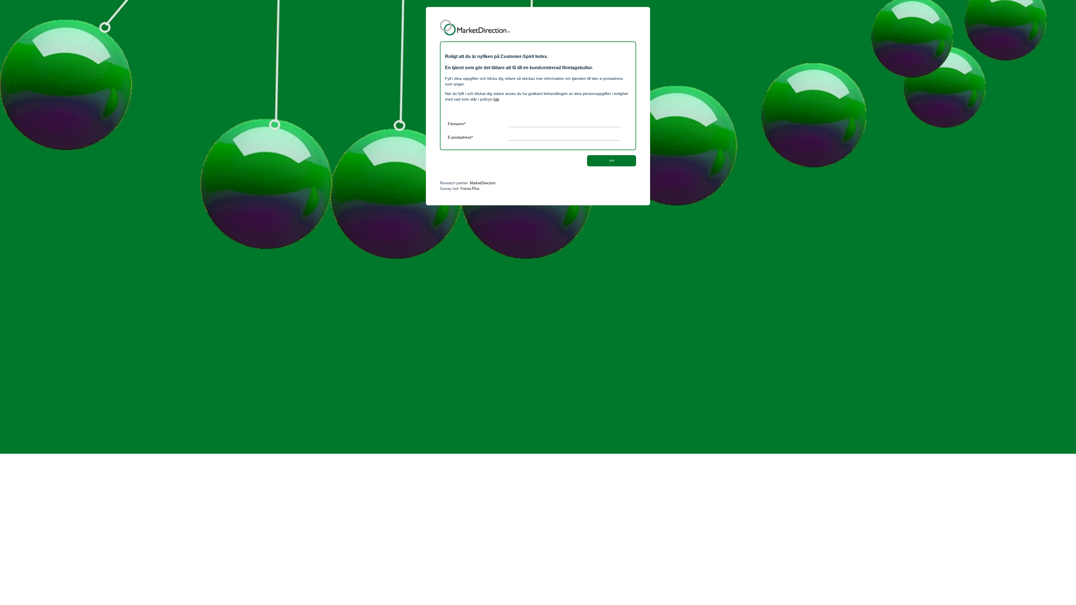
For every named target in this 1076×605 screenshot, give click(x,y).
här (496, 99)
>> (611, 160)
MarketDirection (482, 183)
